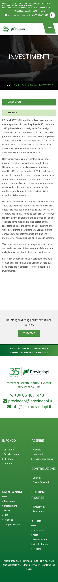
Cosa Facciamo (11, 454)
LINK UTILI (42, 352)
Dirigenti (37, 478)
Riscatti (7, 510)
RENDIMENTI (13, 113)
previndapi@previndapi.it (19, 15)
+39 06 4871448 (29, 395)
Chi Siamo (9, 449)
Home (8, 85)
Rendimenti (38, 511)
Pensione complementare (12, 522)
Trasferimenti (10, 506)
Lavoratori (38, 454)
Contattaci (29, 333)
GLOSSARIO (24, 348)
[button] (49, 28)
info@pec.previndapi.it (31, 406)
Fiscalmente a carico (43, 459)
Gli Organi (8, 459)
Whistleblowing (40, 544)
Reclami (37, 549)
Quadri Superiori (41, 482)
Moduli (36, 535)
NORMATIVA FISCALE (21, 352)
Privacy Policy (39, 565)
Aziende (37, 449)
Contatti (8, 463)
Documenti (38, 530)
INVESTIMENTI (14, 102)
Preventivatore (40, 539)
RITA (6, 515)
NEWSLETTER (41, 348)
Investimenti (39, 507)
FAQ (12, 348)
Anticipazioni (10, 501)
